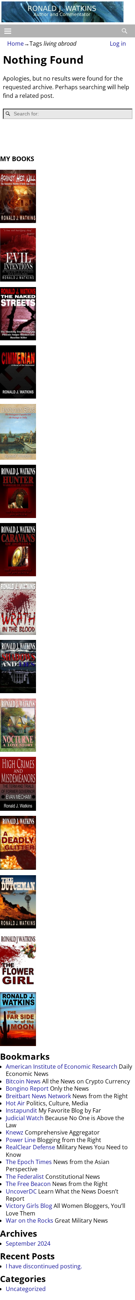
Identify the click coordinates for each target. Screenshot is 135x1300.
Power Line (21, 1140)
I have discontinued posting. (44, 1266)
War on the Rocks (29, 1220)
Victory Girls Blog (29, 1206)
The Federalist (25, 1177)
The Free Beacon (28, 1184)
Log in (118, 43)
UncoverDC (21, 1191)
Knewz (14, 1132)
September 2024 (28, 1243)
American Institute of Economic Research (61, 1067)
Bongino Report (27, 1088)
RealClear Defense (30, 1147)
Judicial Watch (25, 1118)
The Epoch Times (29, 1162)
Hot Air (15, 1103)
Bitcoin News (23, 1081)
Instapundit (21, 1110)
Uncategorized (26, 1289)
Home (15, 43)
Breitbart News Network (38, 1096)
